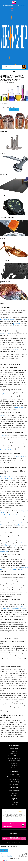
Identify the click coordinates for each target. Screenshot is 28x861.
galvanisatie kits (20, 456)
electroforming (4, 333)
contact (17, 349)
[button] (14, 71)
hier (5, 354)
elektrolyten (6, 608)
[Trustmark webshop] (14, 839)
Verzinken (3, 436)
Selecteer (4, 850)
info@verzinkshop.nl (9, 5)
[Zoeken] (24, 67)
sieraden (23, 543)
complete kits (4, 551)
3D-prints (7, 545)
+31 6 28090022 (20, 5)
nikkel (21, 569)
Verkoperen (3, 393)
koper (15, 569)
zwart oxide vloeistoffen (7, 319)
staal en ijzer (22, 523)
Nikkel (2, 415)
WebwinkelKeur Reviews (8, 856)
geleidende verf (15, 608)
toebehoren (24, 606)
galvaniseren (17, 324)
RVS (1, 525)
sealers (18, 525)
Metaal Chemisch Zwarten (8, 476)
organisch (14, 545)
